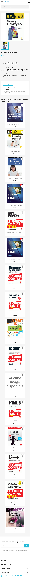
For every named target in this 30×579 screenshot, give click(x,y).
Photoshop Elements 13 (15, 394)
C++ (15, 475)
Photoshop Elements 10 (15, 529)
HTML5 (15, 421)
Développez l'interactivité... (15, 502)
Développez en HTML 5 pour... (15, 232)
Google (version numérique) (15, 367)
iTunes (15, 448)
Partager (8, 63)
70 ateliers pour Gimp (15, 259)
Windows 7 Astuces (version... (15, 313)
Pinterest (16, 63)
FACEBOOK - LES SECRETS (15, 178)
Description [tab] (8, 84)
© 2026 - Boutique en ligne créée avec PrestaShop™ (11, 576)
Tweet (12, 63)
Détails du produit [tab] (19, 84)
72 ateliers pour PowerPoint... (15, 124)
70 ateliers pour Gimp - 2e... (15, 205)
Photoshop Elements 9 (15, 151)
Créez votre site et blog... (15, 340)
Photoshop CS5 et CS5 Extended (15, 286)
